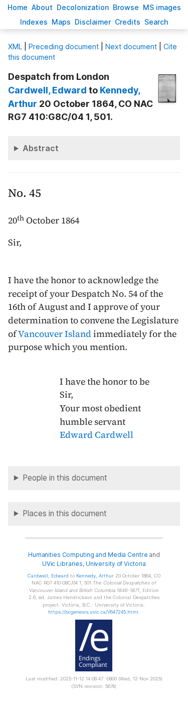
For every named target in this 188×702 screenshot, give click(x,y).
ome (18, 7)
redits (127, 22)
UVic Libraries (62, 563)
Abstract (41, 148)
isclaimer (93, 22)
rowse (126, 7)
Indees (34, 22)
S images (162, 7)
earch (156, 22)
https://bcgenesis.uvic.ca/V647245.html (93, 612)
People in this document (65, 478)
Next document (131, 46)
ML (15, 46)
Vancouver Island (54, 334)
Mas (61, 22)
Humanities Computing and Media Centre (88, 554)
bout (42, 7)
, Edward (47, 90)
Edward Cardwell (96, 435)
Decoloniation (83, 7)
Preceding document (64, 46)
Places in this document (65, 513)
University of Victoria (116, 563)
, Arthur (95, 575)
